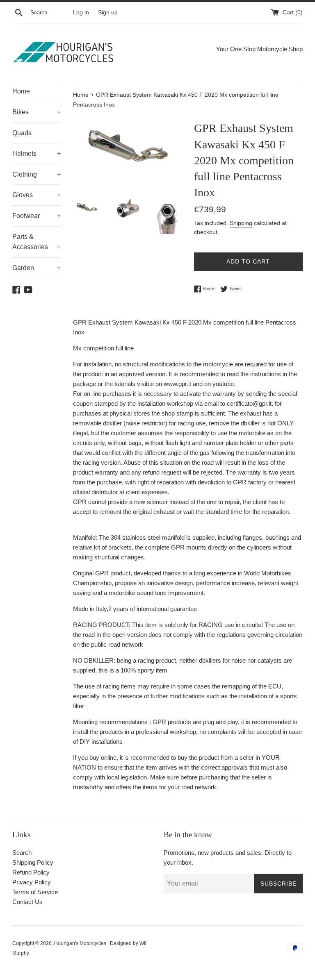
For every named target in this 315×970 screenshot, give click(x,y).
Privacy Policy (31, 882)
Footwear (36, 215)
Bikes (36, 112)
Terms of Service (35, 891)
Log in (81, 12)
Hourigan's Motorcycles (80, 943)
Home (21, 91)
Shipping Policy (32, 862)
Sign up (108, 12)
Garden (36, 267)
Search (22, 852)
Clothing (36, 174)
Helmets (36, 153)
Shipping (241, 223)
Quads (22, 132)
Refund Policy (31, 872)
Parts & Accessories (36, 242)
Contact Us (27, 901)
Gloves (36, 194)
